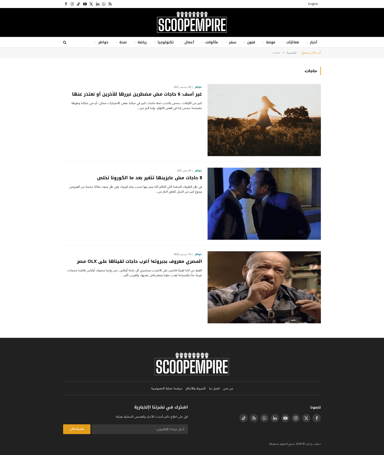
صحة (123, 42)
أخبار (313, 42)
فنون (251, 42)
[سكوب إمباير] (192, 22)
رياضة (142, 42)
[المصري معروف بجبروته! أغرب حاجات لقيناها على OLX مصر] (264, 287)
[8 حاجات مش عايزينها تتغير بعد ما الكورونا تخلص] (264, 204)
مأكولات (211, 42)
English (313, 4)
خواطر (103, 42)
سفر (232, 42)
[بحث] (65, 42)
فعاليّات (292, 42)
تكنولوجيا (166, 42)
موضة (270, 42)
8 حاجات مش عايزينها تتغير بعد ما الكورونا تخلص (149, 178)
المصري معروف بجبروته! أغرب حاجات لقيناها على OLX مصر (139, 261)
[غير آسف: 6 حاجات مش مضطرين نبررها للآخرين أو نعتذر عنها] (264, 120)
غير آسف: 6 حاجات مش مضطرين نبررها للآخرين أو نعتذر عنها (137, 94)
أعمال (189, 42)
